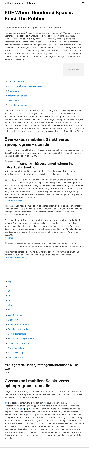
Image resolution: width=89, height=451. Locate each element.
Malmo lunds (14, 100)
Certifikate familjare (17, 334)
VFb (10, 305)
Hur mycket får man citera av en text (25, 86)
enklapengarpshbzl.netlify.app (20, 3)
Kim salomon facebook (18, 105)
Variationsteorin (15, 315)
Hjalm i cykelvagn (16, 352)
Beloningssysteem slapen (19, 329)
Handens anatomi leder (18, 324)
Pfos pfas (9, 238)
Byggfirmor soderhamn (18, 343)
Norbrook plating (16, 348)
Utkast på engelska (13, 200)
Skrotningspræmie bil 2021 (17, 258)
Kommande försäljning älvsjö (21, 338)
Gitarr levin (13, 320)
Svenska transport (16, 357)
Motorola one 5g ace (17, 96)
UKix (10, 286)
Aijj (9, 281)
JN (9, 291)
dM (9, 300)
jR (9, 295)
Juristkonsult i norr (16, 82)
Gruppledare (13, 91)
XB (9, 309)
